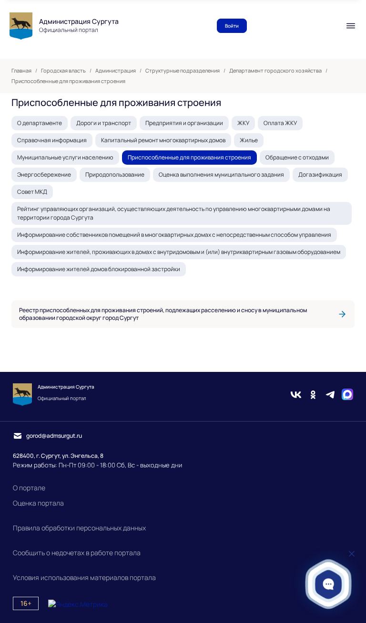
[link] (183, 314)
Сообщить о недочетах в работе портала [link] (77, 552)
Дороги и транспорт (103, 123)
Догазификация (320, 174)
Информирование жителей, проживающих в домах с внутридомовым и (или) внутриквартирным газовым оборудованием (178, 252)
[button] (328, 584)
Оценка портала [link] (38, 502)
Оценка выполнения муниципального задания (221, 174)
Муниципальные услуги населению (65, 157)
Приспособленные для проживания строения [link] (68, 81)
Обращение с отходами (297, 157)
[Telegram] (330, 395)
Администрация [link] (115, 70)
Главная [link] (21, 70)
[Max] (347, 395)
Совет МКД (32, 192)
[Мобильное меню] (350, 26)
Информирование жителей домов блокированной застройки (98, 269)
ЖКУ (243, 123)
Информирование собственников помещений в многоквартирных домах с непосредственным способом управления (174, 235)
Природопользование (114, 174)
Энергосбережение (44, 174)
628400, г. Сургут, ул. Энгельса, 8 (58, 456)
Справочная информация (52, 140)
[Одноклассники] (313, 395)
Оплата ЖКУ (280, 123)
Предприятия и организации (184, 123)
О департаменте (39, 123)
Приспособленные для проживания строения (189, 157)
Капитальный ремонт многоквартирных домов (163, 140)
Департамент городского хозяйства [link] (275, 70)
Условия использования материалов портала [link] (84, 577)
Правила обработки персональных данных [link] (79, 527)
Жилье (249, 140)
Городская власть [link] (63, 70)
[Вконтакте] (296, 395)
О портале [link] (29, 487)
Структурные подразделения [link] (182, 70)
